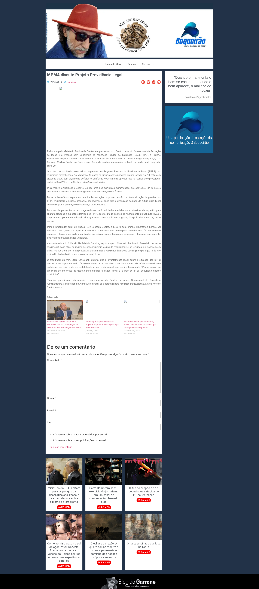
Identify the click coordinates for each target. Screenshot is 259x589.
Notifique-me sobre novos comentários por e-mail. (78, 434)
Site (49, 422)
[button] (143, 82)
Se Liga (146, 64)
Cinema (132, 64)
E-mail (51, 410)
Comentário (54, 360)
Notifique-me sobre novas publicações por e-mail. (78, 440)
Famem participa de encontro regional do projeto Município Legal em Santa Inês (102, 324)
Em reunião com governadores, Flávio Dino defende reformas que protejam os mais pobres (140, 324)
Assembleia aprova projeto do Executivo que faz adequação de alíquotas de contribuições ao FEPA (64, 324)
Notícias (72, 82)
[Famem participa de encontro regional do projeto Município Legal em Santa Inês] (103, 310)
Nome (51, 398)
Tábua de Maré (113, 64)
